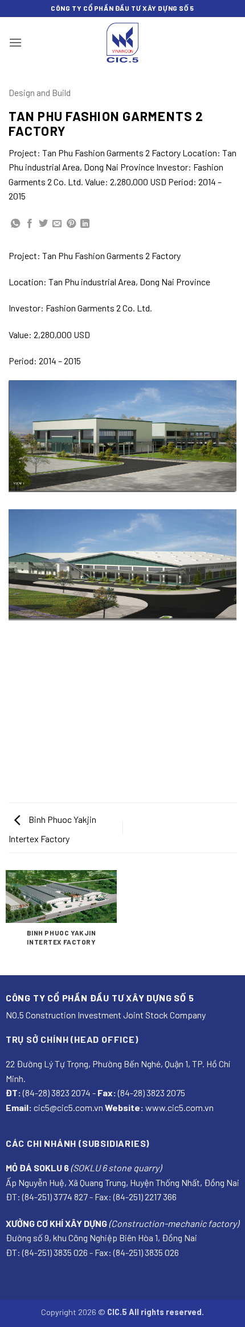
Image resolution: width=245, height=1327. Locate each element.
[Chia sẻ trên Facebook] (29, 224)
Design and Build (40, 92)
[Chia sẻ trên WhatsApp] (15, 224)
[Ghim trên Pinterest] (71, 224)
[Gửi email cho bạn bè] (57, 224)
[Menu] (15, 42)
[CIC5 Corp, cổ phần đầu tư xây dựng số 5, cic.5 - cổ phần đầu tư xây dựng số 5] (122, 43)
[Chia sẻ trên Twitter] (43, 224)
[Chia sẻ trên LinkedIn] (84, 224)
